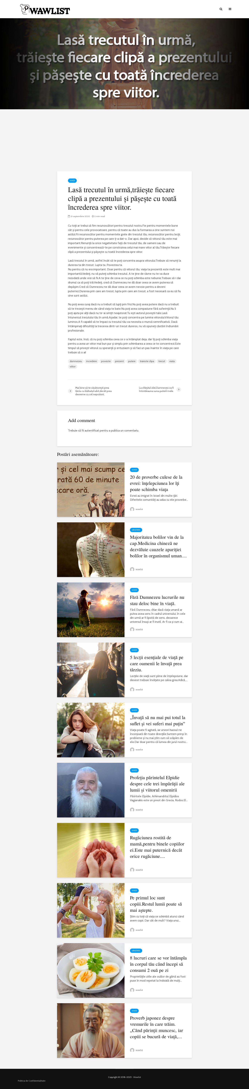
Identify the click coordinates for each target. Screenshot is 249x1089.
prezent (119, 361)
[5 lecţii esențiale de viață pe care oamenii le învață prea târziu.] (90, 669)
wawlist (139, 509)
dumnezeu (76, 361)
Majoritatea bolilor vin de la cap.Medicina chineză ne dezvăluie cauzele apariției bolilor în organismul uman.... (158, 546)
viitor (72, 366)
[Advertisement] (124, 140)
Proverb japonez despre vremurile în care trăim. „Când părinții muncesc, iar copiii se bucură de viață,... (156, 1027)
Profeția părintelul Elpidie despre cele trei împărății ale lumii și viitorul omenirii (157, 783)
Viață (72, 180)
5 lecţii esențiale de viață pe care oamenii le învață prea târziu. (156, 663)
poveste (106, 361)
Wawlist (137, 1077)
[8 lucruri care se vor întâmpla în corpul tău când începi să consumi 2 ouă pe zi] (90, 970)
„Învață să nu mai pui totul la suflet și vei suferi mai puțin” (157, 720)
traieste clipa (147, 361)
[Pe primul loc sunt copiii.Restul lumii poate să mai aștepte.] (90, 910)
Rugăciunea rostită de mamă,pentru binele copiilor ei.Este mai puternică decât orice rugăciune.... (157, 846)
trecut (161, 361)
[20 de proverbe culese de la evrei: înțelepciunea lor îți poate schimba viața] (90, 489)
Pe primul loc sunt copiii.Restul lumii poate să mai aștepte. (156, 903)
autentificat (92, 430)
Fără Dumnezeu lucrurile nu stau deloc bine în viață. (157, 600)
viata (172, 361)
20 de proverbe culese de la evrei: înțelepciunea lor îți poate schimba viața (156, 483)
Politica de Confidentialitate (31, 1080)
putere (131, 361)
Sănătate (136, 530)
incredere (91, 361)
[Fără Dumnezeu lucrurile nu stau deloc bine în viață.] (90, 609)
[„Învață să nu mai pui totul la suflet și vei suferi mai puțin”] (90, 729)
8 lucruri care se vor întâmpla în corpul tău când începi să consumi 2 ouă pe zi (158, 964)
